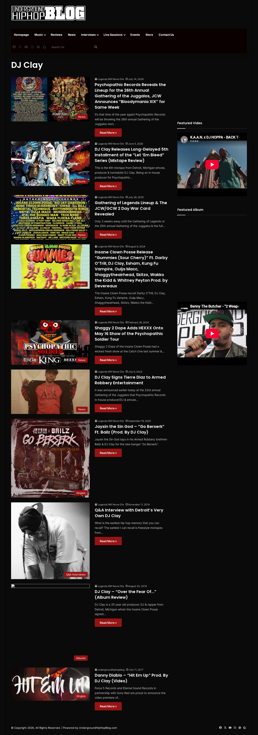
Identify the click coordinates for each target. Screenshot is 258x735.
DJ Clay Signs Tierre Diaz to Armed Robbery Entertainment (130, 380)
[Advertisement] (169, 13)
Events (135, 34)
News (72, 34)
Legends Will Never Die (111, 79)
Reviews (56, 34)
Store (149, 34)
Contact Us (166, 34)
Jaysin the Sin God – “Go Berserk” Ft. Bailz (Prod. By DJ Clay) (129, 429)
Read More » (108, 132)
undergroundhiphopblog (111, 669)
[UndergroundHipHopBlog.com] (48, 13)
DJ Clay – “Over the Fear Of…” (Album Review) (125, 594)
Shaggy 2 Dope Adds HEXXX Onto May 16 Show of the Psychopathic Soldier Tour (129, 333)
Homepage (21, 34)
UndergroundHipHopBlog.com (98, 727)
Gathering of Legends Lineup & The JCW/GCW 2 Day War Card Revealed (131, 208)
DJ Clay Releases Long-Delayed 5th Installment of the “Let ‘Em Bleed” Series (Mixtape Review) (131, 154)
